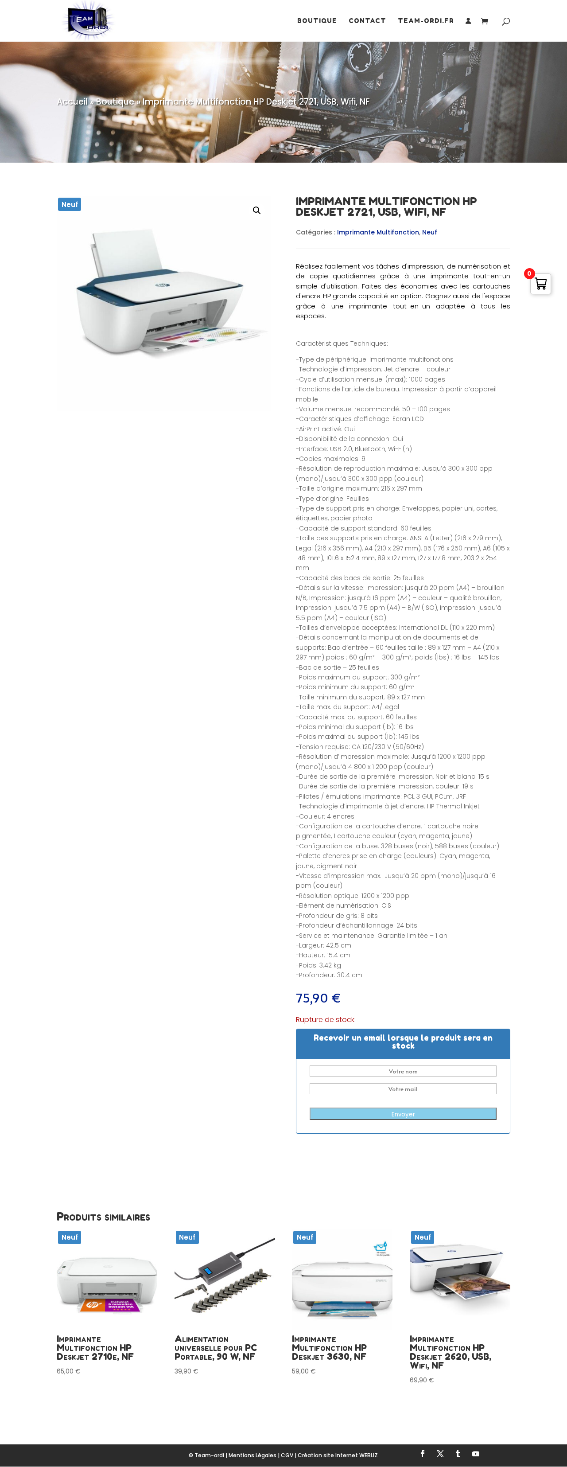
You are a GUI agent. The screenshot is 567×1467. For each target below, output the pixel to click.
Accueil (72, 102)
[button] (257, 210)
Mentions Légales (252, 1455)
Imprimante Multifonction (378, 232)
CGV (287, 1455)
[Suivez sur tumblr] (458, 1454)
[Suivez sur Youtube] (476, 1454)
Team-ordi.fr (426, 21)
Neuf (429, 232)
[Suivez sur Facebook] (423, 1454)
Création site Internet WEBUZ (338, 1455)
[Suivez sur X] (440, 1454)
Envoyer (403, 1114)
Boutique (317, 21)
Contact (367, 21)
